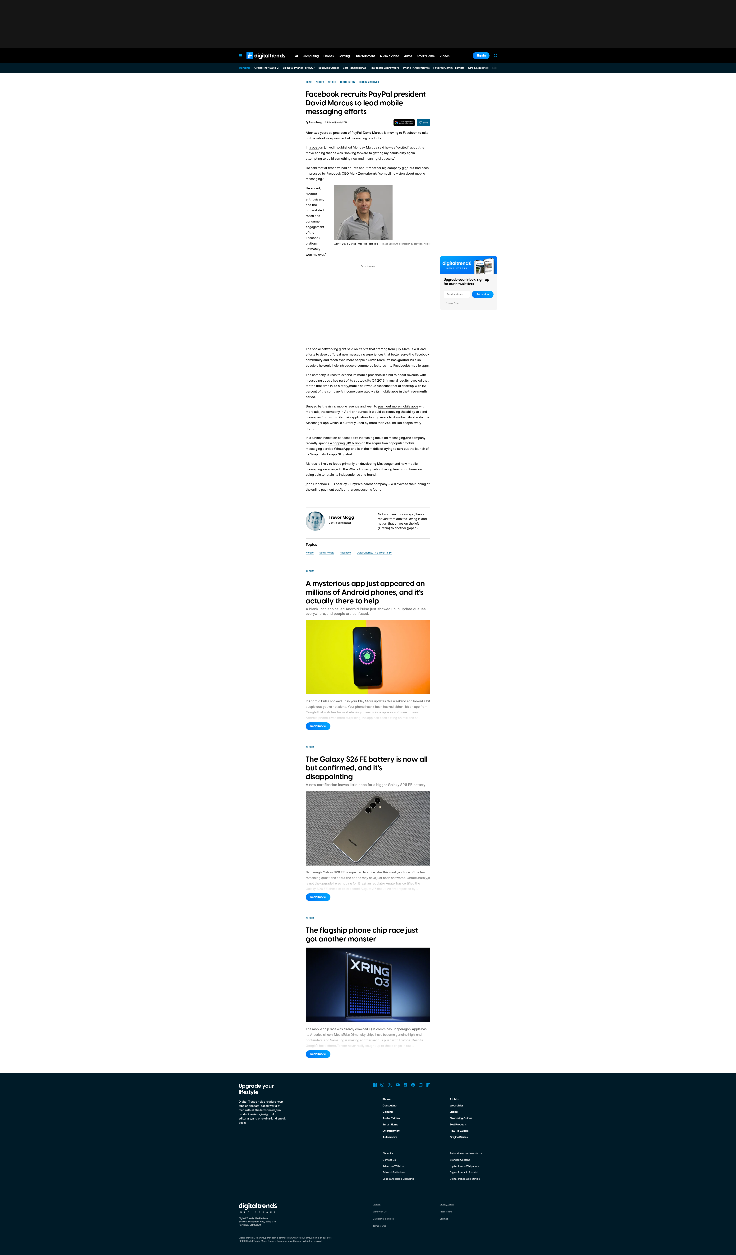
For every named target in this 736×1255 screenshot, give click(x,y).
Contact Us (389, 1159)
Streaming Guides (461, 1118)
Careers (376, 1204)
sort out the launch (411, 448)
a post (314, 147)
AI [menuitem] (296, 56)
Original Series (459, 1137)
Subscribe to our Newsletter (466, 1153)
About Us (388, 1153)
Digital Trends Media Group (260, 1240)
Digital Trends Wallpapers (464, 1166)
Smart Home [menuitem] (426, 56)
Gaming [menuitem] (344, 56)
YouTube (398, 1085)
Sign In (481, 55)
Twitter (390, 1085)
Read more (318, 726)
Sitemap (444, 1218)
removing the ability (400, 411)
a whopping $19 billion (344, 443)
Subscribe (482, 294)
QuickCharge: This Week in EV (374, 552)
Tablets (454, 1099)
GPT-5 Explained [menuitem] (478, 68)
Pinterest (413, 1085)
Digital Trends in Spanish (464, 1172)
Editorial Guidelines (394, 1172)
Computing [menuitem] (311, 56)
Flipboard (428, 1085)
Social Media (326, 552)
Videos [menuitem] (444, 56)
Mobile (310, 552)
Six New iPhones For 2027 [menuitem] (299, 68)
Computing (390, 1106)
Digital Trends (258, 61)
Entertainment (391, 1131)
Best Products (458, 1125)
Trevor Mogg (316, 122)
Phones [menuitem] (329, 56)
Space (454, 1112)
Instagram (382, 1085)
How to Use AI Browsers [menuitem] (384, 68)
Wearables (456, 1106)
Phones (387, 1099)
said (350, 349)
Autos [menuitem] (408, 56)
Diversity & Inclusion (383, 1218)
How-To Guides (459, 1131)
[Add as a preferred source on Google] (404, 122)
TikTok (405, 1085)
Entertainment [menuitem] (365, 56)
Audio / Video (391, 1118)
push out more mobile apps (398, 406)
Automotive (390, 1137)
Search (495, 55)
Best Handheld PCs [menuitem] (354, 68)
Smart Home (390, 1125)
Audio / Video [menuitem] (389, 56)
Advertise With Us (393, 1166)
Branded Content (460, 1159)
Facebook (345, 552)
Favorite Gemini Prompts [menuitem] (448, 68)
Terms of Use (379, 1225)
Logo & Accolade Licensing (398, 1178)
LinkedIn (421, 1085)
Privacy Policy (452, 302)
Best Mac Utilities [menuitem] (329, 68)
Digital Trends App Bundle (465, 1178)
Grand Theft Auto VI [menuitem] (266, 68)
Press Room (446, 1211)
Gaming (388, 1112)
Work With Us (380, 1211)
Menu (240, 55)
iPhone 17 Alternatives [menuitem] (416, 68)
